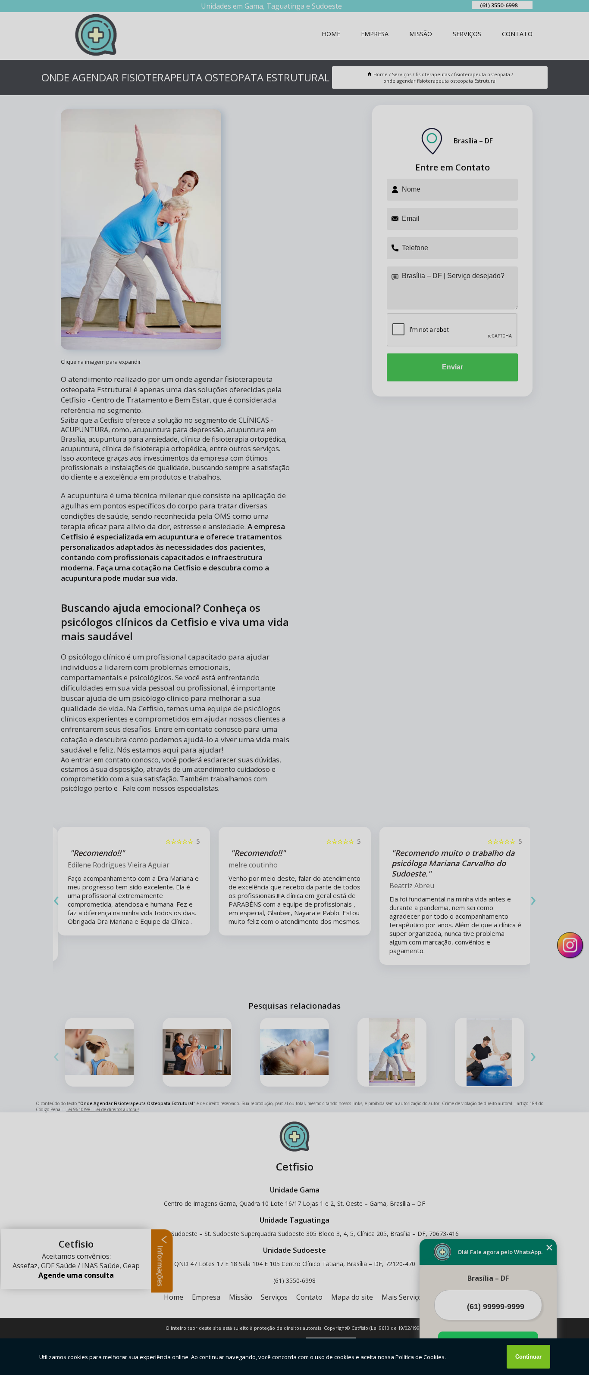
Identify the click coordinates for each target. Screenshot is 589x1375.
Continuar (528, 1356)
